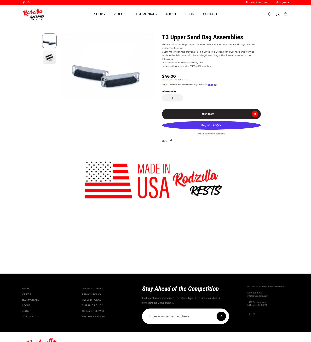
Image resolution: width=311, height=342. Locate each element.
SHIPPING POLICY (92, 305)
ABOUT (171, 14)
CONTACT (210, 14)
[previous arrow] (66, 67)
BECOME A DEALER (93, 316)
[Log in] (277, 14)
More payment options (211, 133)
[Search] (269, 14)
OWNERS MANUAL (93, 288)
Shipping (166, 80)
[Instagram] (28, 2)
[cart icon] (285, 14)
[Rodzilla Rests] (34, 14)
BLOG (189, 14)
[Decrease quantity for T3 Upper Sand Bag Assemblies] (166, 98)
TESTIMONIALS (145, 14)
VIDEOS (119, 14)
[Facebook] (24, 2)
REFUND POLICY (91, 299)
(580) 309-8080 (254, 293)
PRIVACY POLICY (91, 294)
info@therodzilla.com (257, 296)
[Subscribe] (221, 316)
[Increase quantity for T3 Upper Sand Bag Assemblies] (179, 98)
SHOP (98, 14)
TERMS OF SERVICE (93, 310)
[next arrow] (147, 67)
